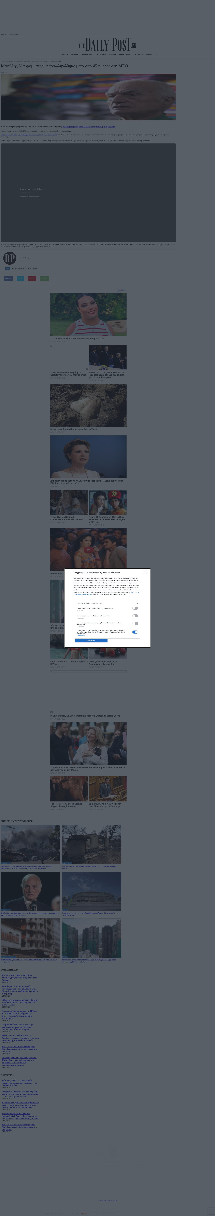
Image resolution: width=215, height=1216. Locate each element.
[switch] (135, 608)
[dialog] (107, 608)
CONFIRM (91, 640)
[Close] (146, 573)
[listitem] (107, 603)
